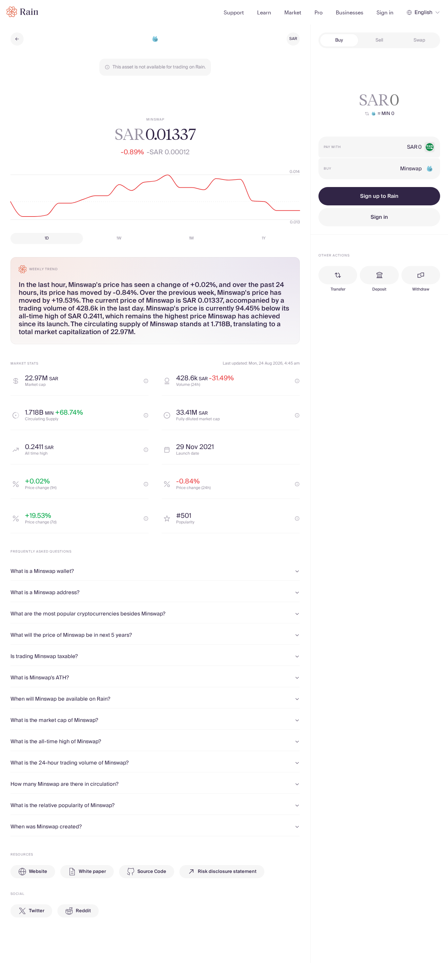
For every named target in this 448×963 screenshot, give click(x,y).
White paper (92, 872)
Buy (339, 40)
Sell (379, 40)
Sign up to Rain (379, 196)
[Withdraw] (420, 275)
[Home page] (22, 12)
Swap (419, 40)
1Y (264, 238)
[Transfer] (337, 275)
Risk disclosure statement (227, 872)
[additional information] (146, 381)
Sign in (379, 217)
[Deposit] (379, 275)
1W (118, 238)
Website (38, 872)
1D (47, 238)
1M (191, 238)
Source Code (151, 872)
